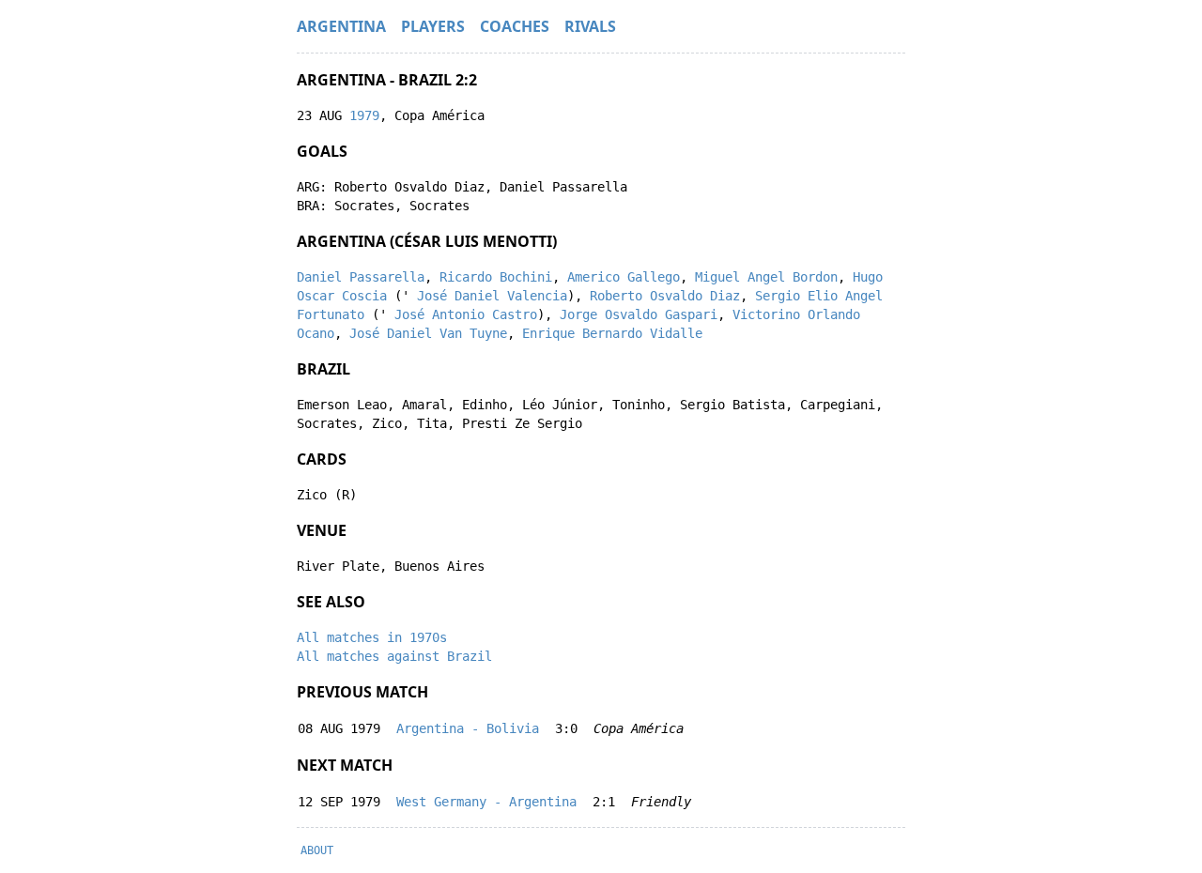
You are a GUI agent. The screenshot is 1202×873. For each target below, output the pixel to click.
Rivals (590, 26)
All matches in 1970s (372, 637)
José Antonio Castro (465, 314)
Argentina (341, 26)
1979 (364, 115)
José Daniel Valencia (492, 295)
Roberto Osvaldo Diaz (665, 295)
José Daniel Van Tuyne (428, 333)
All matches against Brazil (394, 656)
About (316, 850)
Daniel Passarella (360, 276)
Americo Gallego (623, 276)
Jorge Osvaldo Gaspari (638, 314)
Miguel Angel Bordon (766, 276)
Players (433, 26)
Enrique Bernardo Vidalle (612, 333)
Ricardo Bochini (495, 276)
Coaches (514, 26)
